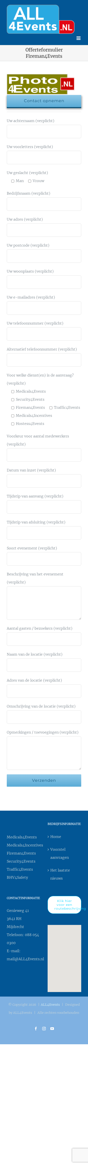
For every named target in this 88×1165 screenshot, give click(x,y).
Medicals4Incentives (23, 844)
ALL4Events (50, 1003)
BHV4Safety (17, 876)
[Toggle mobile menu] (78, 37)
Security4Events (21, 860)
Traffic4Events (20, 868)
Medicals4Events (22, 836)
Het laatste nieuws (60, 873)
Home (55, 835)
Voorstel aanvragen (59, 852)
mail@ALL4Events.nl (25, 958)
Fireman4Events (21, 852)
